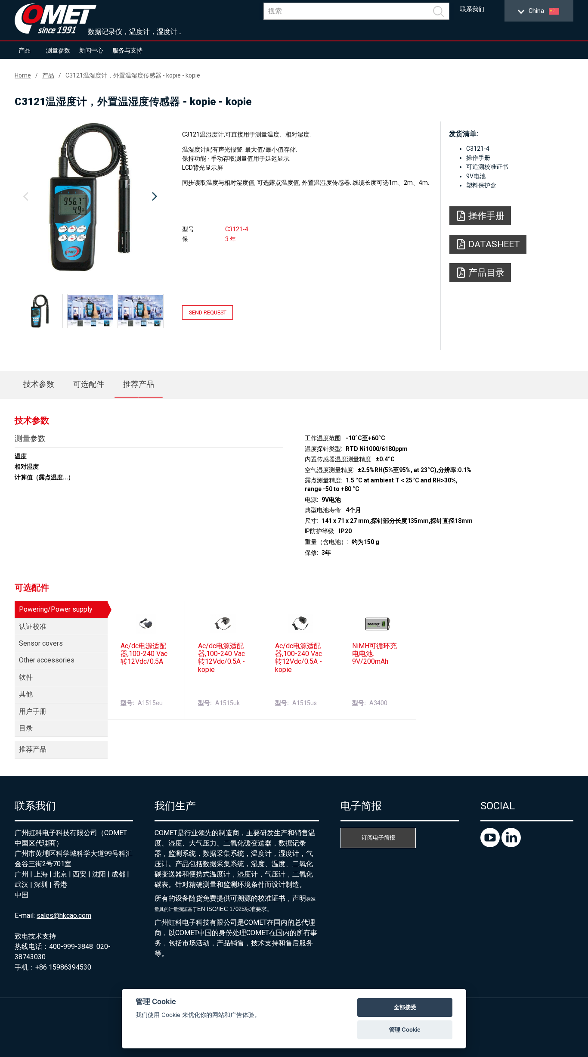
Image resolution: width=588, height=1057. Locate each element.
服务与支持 (127, 50)
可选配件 (88, 384)
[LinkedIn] (511, 845)
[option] (90, 196)
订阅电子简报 (378, 837)
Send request (207, 312)
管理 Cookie (405, 1029)
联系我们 (472, 9)
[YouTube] (490, 845)
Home (23, 75)
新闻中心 (91, 50)
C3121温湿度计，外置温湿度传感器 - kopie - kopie (132, 75)
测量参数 (58, 50)
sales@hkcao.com (64, 915)
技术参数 (38, 384)
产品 (25, 50)
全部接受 (405, 1007)
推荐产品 (138, 384)
